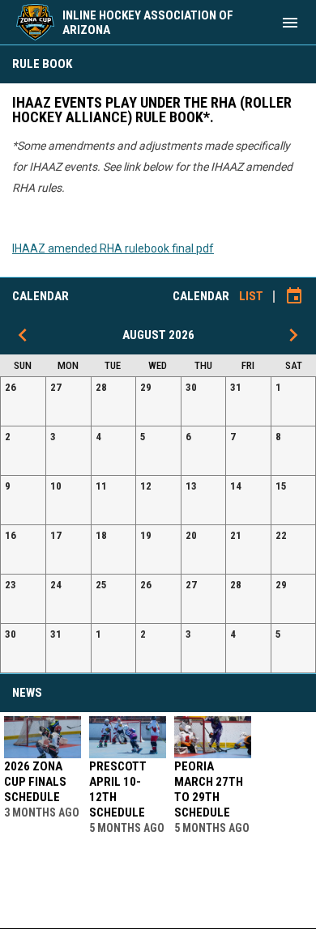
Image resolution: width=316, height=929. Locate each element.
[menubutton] (290, 22)
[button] (23, 401)
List (251, 296)
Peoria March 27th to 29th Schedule (208, 789)
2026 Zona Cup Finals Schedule (35, 781)
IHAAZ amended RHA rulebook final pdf (113, 248)
